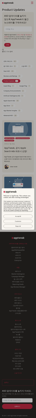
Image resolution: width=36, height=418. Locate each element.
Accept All (18, 216)
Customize (18, 221)
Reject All (18, 226)
